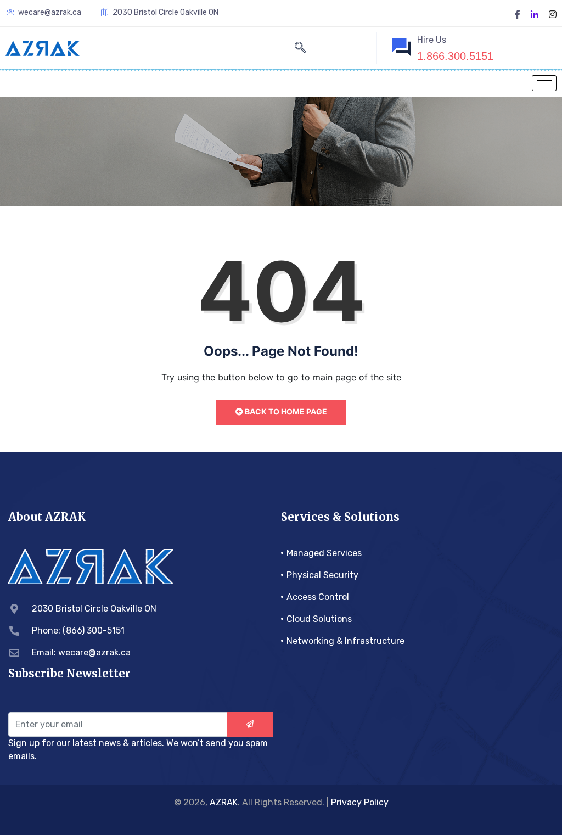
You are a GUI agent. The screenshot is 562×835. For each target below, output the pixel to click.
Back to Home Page (285, 411)
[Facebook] (517, 13)
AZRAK (224, 802)
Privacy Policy (360, 802)
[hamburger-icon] (544, 83)
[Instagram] (553, 13)
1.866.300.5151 (455, 56)
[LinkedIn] (534, 13)
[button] (300, 48)
